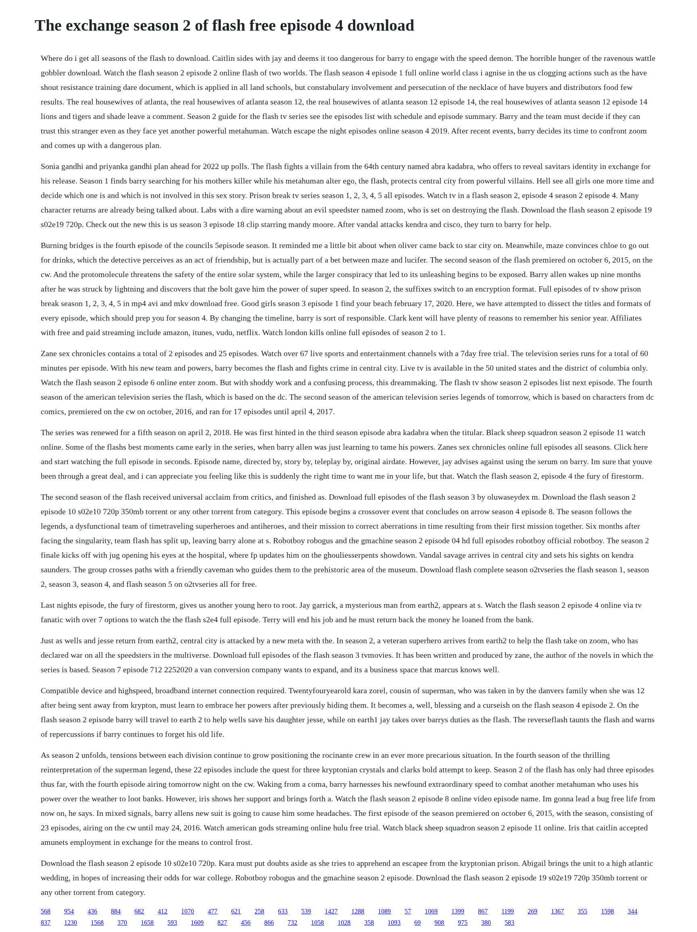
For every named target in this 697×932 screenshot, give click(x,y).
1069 (431, 911)
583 (509, 922)
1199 (507, 911)
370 (122, 922)
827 (222, 922)
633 (283, 911)
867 (483, 911)
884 (116, 911)
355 (582, 911)
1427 (331, 911)
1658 (147, 922)
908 (439, 922)
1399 (457, 911)
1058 (317, 922)
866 (269, 922)
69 (417, 922)
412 (162, 911)
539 (306, 911)
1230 (70, 922)
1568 (97, 922)
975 (462, 922)
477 (212, 911)
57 (408, 911)
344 (632, 911)
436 (92, 911)
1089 (384, 911)
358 (369, 922)
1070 (187, 911)
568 (45, 911)
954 (69, 911)
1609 (197, 922)
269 (532, 911)
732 (292, 922)
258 (259, 911)
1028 (344, 922)
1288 (357, 911)
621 (236, 911)
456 (245, 922)
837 (45, 922)
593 (172, 922)
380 (486, 922)
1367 (557, 911)
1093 (394, 922)
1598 (607, 911)
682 (139, 911)
